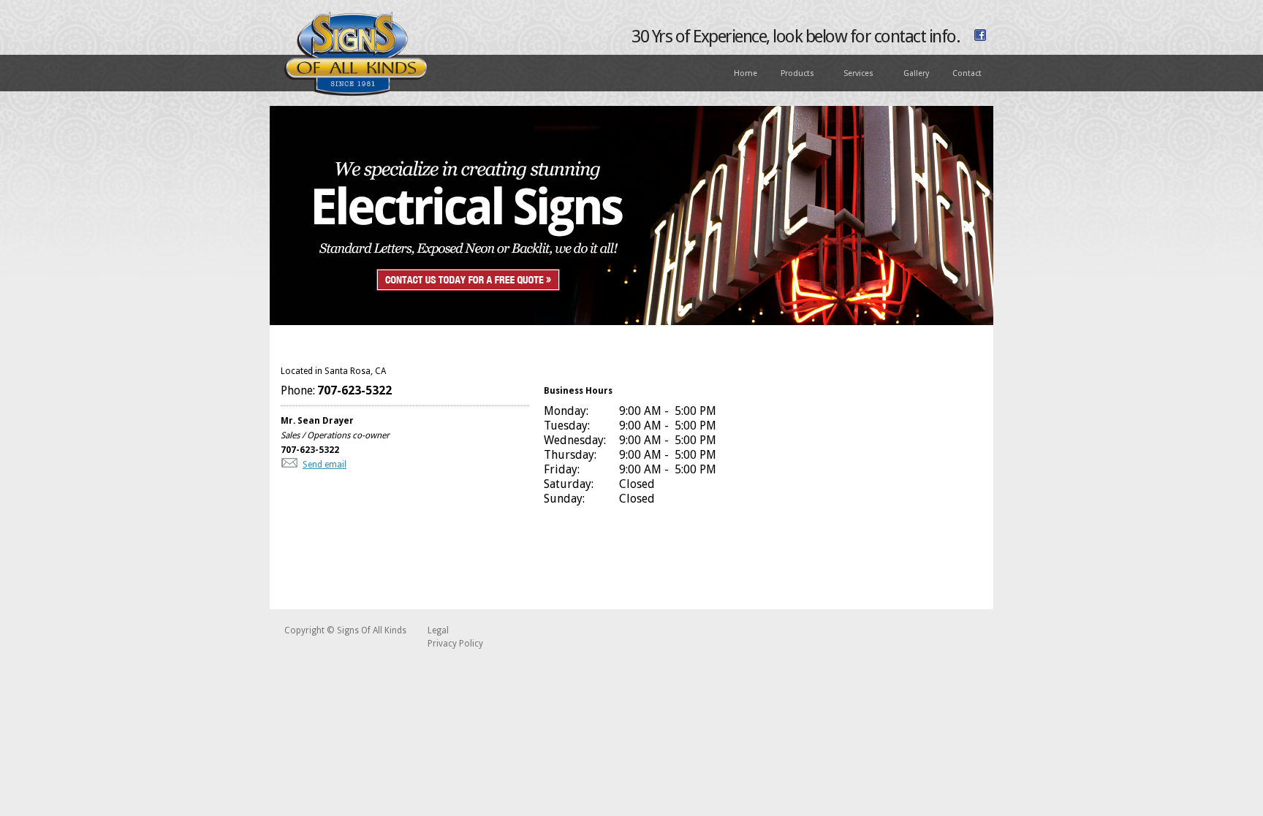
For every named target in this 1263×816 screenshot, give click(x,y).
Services (852, 74)
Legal (438, 630)
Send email (324, 465)
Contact (967, 73)
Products (791, 74)
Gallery (916, 73)
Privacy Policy (455, 643)
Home (745, 73)
